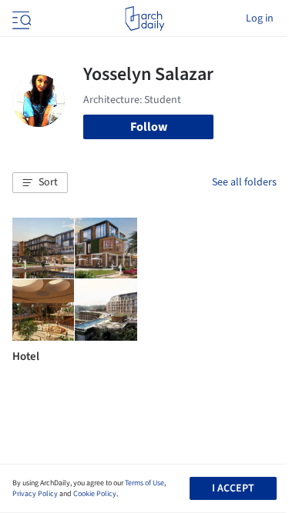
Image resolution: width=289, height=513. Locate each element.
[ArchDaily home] (144, 18)
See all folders (244, 182)
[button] (40, 183)
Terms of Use (144, 483)
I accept (233, 488)
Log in (260, 18)
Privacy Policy (35, 493)
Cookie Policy (94, 493)
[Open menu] (20, 18)
